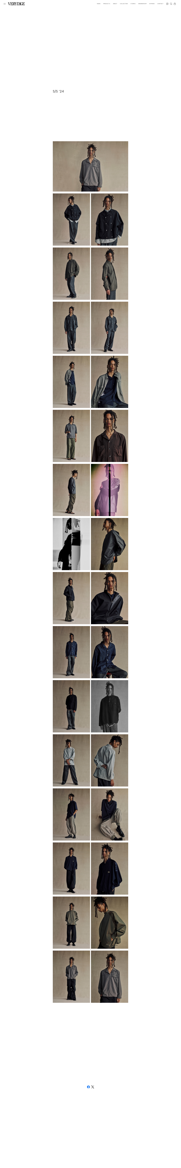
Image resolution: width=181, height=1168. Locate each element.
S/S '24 (58, 91)
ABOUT (115, 3)
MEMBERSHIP (142, 3)
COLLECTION (124, 3)
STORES (133, 3)
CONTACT (160, 3)
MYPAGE (152, 3)
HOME (98, 3)
